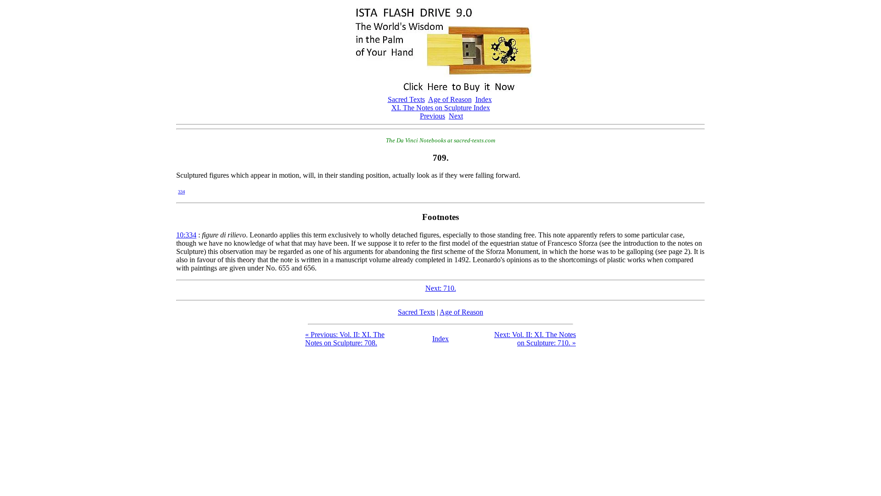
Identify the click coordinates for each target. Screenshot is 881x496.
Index (483, 99)
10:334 (186, 235)
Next (456, 116)
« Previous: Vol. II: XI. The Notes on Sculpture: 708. (345, 339)
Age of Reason (450, 99)
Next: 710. (440, 288)
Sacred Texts (406, 99)
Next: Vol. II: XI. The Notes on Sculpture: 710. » (535, 339)
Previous (432, 116)
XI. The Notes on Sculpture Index (440, 108)
